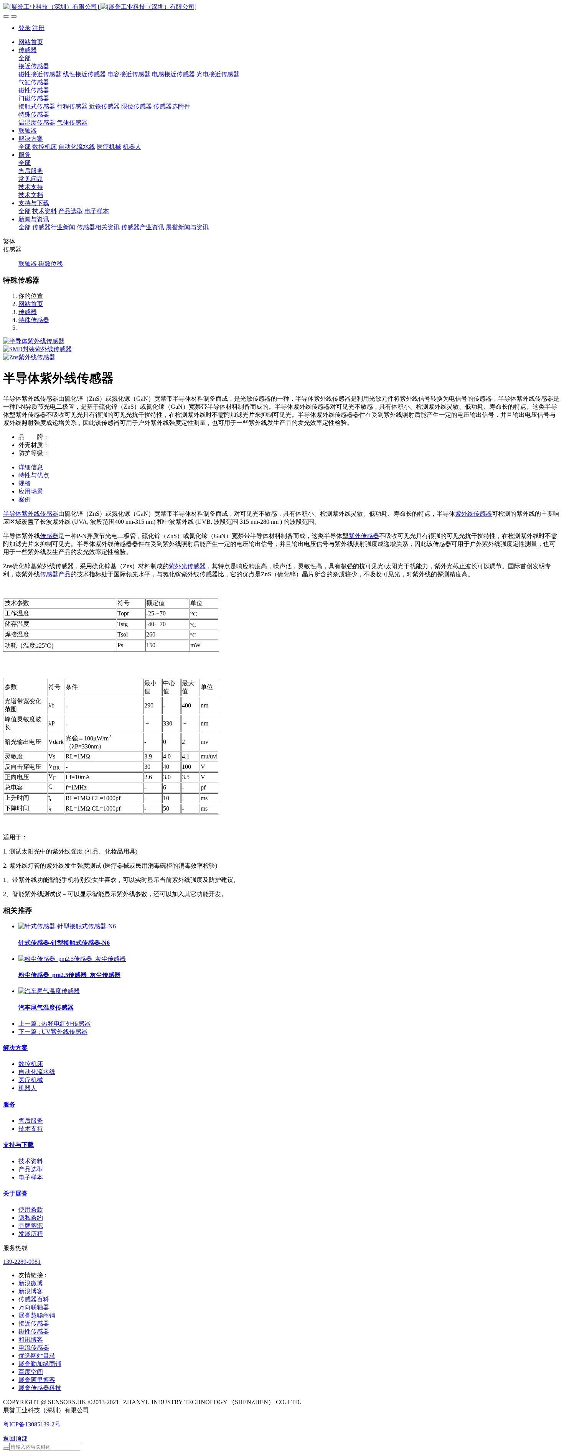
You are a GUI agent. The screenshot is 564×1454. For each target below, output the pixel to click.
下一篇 (52, 1031)
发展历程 (30, 1233)
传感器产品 (55, 574)
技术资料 (30, 1161)
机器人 (27, 1088)
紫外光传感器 (187, 566)
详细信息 (30, 467)
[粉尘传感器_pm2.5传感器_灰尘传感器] (72, 959)
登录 (24, 28)
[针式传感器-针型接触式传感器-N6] (67, 926)
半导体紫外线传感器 (30, 513)
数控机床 (30, 1064)
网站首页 (30, 42)
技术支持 (30, 1128)
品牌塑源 (30, 1225)
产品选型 (30, 1169)
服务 (9, 1104)
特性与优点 (33, 475)
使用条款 (30, 1209)
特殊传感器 (33, 320)
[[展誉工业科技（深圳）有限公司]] (282, 7)
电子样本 (30, 1177)
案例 (24, 499)
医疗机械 (30, 1080)
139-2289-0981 (22, 1261)
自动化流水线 (36, 1072)
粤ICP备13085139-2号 (32, 1424)
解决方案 (15, 1047)
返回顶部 (15, 1438)
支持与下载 (18, 1144)
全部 (24, 58)
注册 (38, 28)
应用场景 (30, 491)
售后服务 (30, 1120)
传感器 (27, 312)
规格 (24, 483)
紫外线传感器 (473, 513)
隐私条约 (30, 1217)
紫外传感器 (363, 536)
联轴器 (28, 263)
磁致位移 (50, 263)
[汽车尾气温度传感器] (49, 991)
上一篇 (54, 1023)
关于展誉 (15, 1193)
